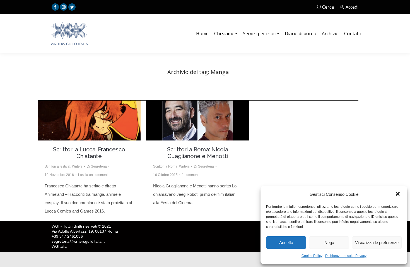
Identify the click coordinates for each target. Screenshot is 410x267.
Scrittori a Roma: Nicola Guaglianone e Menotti (197, 152)
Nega (329, 242)
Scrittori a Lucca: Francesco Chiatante (89, 152)
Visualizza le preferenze (377, 242)
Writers (77, 166)
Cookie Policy (312, 256)
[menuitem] (202, 33)
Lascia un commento (94, 175)
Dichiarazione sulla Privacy (345, 256)
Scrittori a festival (57, 166)
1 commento (191, 175)
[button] (398, 194)
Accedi (352, 7)
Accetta (286, 242)
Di (97, 166)
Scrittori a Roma (165, 166)
